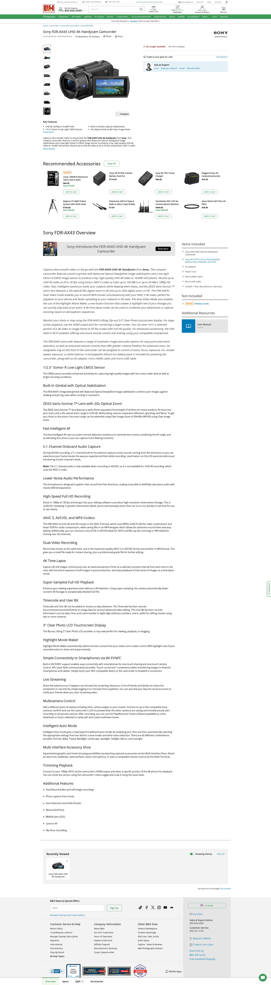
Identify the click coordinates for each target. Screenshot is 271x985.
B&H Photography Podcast (150, 948)
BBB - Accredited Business (57, 971)
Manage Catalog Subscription (64, 936)
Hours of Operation (103, 936)
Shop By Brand (57, 952)
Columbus (133, 21)
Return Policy (56, 928)
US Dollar (209, 905)
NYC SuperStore (187, 2)
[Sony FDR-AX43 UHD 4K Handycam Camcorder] (94, 80)
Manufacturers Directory (105, 948)
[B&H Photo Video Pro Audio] (50, 8)
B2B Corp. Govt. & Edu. (148, 936)
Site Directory (56, 948)
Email (55, 908)
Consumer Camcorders (70, 26)
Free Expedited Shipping (202, 959)
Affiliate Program (102, 944)
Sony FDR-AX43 (87, 26)
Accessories (96, 981)
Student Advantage (147, 932)
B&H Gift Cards (198, 954)
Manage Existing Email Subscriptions (67, 915)
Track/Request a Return (61, 932)
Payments (54, 940)
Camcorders (54, 26)
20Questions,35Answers (87, 36)
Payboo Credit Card (103, 940)
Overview (50, 981)
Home (45, 26)
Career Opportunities (104, 952)
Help (209, 2)
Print (120, 36)
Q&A (79, 981)
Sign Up (114, 908)
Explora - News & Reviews (150, 944)
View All (111, 163)
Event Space (143, 940)
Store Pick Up (197, 950)
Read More (163, 248)
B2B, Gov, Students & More (67, 2)
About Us (200, 2)
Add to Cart (71, 191)
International (56, 944)
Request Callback (202, 938)
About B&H (99, 928)
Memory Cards (202, 303)
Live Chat (218, 2)
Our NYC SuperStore (103, 932)
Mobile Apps (175, 971)
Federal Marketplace (147, 928)
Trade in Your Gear (203, 944)
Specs (65, 981)
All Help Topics (57, 956)
